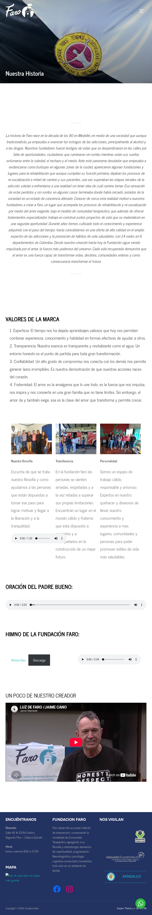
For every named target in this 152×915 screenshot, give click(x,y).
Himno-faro (18, 660)
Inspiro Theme (124, 908)
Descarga (39, 660)
